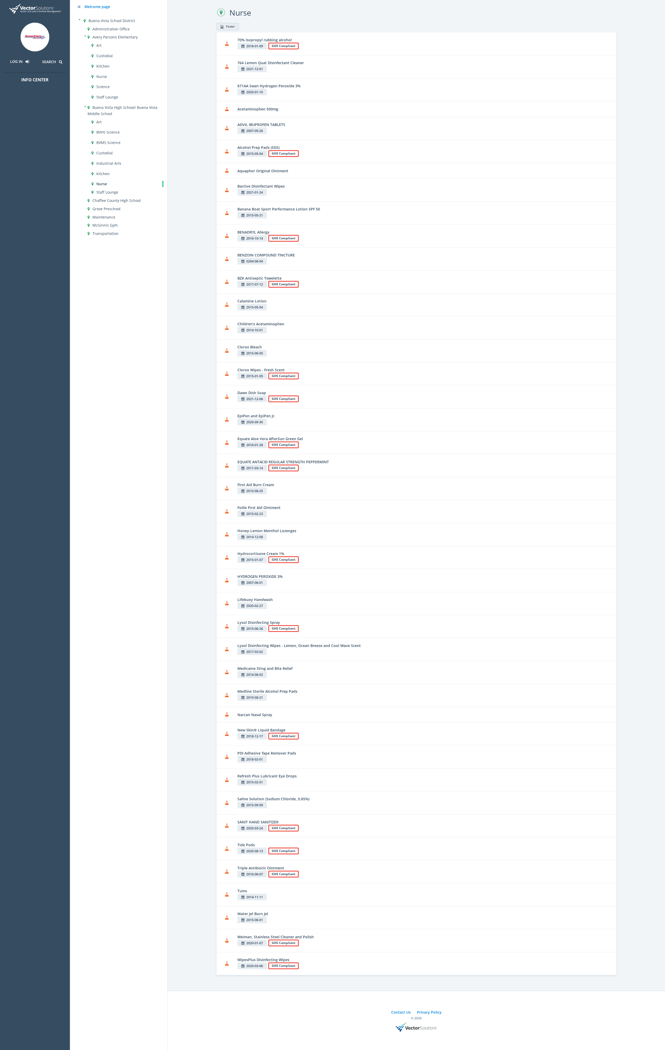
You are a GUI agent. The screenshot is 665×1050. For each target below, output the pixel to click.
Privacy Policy (429, 1012)
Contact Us (401, 1012)
